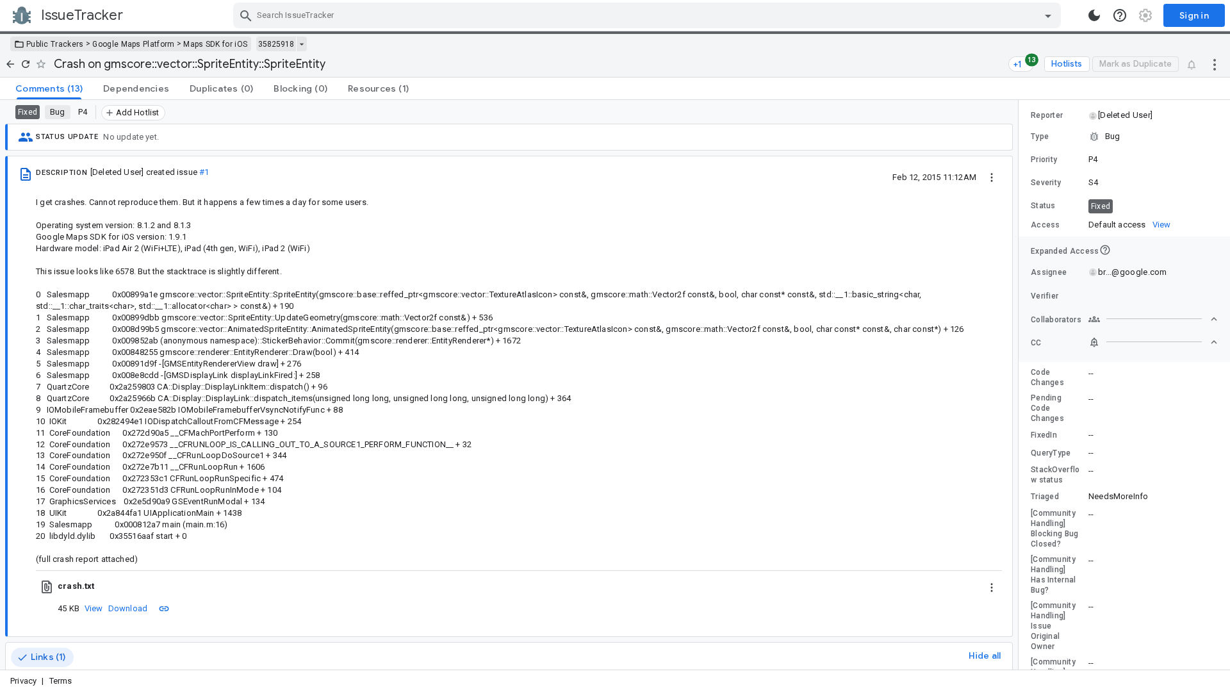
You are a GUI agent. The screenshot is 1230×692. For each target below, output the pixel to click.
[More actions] (1214, 64)
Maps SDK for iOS (215, 44)
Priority (1044, 159)
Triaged (1045, 496)
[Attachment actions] (991, 586)
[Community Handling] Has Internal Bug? (1053, 575)
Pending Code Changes (1047, 408)
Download (128, 608)
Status (1043, 205)
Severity (1046, 182)
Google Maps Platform (133, 44)
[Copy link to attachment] (164, 608)
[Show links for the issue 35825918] (301, 44)
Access (1045, 224)
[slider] (1020, 385)
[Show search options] (1048, 15)
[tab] (49, 88)
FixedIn (1044, 435)
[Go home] (10, 64)
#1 (204, 172)
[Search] (246, 15)
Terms (60, 681)
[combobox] (648, 15)
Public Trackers (55, 44)
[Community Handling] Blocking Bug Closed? (1055, 528)
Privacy (23, 681)
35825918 (276, 44)
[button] (1124, 115)
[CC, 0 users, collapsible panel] (1153, 342)
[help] (1120, 15)
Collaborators (1056, 319)
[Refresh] (25, 64)
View (94, 608)
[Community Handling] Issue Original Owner (1053, 626)
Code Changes (1047, 377)
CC (1036, 342)
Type (1040, 136)
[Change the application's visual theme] (1094, 15)
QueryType (1051, 453)
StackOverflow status (1055, 474)
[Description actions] (991, 177)
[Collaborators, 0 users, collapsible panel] (1153, 319)
